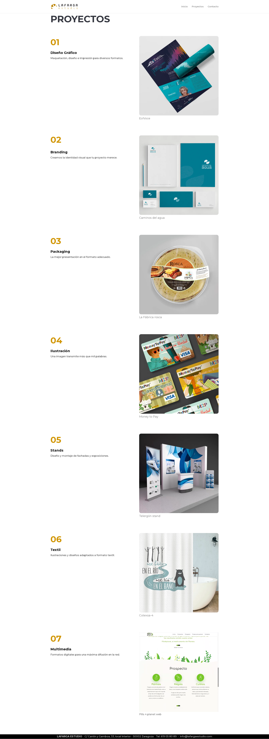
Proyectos (198, 6)
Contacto (213, 6)
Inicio (184, 6)
